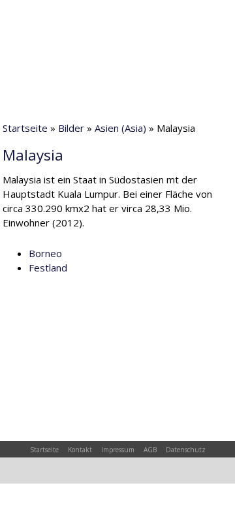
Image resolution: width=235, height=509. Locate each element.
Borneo (45, 253)
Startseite (25, 127)
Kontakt (80, 449)
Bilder (71, 127)
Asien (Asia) (120, 127)
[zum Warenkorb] (114, 16)
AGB (150, 449)
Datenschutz (186, 449)
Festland (48, 267)
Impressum (117, 449)
